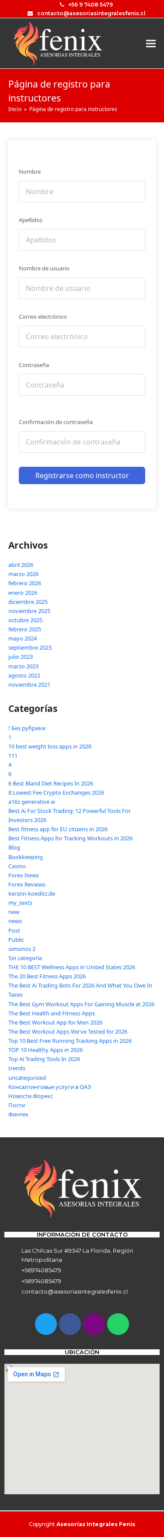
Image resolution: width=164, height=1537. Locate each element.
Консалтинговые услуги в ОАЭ (49, 1087)
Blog (14, 847)
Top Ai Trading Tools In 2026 (44, 1059)
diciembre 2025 (28, 602)
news (15, 921)
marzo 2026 (23, 574)
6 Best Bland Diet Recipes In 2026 (50, 783)
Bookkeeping (25, 857)
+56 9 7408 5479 (90, 4)
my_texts (20, 903)
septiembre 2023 (30, 647)
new (13, 912)
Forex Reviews (26, 884)
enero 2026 (22, 593)
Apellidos (30, 220)
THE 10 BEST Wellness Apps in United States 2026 (71, 967)
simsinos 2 (21, 949)
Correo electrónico (43, 316)
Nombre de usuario (44, 268)
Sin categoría (25, 958)
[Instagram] (94, 1324)
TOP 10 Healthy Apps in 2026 (45, 1050)
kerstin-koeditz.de (31, 893)
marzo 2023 (23, 666)
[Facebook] (70, 1324)
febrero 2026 (24, 583)
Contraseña (34, 365)
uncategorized (27, 1078)
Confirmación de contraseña (56, 422)
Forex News (23, 875)
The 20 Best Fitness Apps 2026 (47, 976)
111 (12, 755)
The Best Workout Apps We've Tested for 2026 (67, 1031)
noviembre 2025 (29, 611)
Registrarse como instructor (82, 475)
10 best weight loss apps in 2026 (49, 746)
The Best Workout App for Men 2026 (55, 1022)
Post (14, 930)
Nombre (30, 171)
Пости (16, 1105)
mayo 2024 (22, 638)
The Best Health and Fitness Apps (51, 1013)
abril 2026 (20, 565)
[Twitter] (46, 1324)
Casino (17, 866)
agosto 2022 (24, 675)
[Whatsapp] (118, 1324)
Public (16, 940)
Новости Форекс (30, 1096)
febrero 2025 (24, 629)
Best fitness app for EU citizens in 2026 (58, 829)
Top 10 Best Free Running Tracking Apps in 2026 (70, 1041)
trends (16, 1068)
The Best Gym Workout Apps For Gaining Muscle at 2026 (81, 1004)
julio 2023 (20, 657)
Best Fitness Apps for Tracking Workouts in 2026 (70, 838)
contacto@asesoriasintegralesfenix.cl (91, 13)
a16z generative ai (31, 802)
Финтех (18, 1114)
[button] (151, 43)
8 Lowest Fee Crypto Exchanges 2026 (56, 792)
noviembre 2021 (29, 684)
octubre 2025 (25, 620)
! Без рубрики (26, 728)
